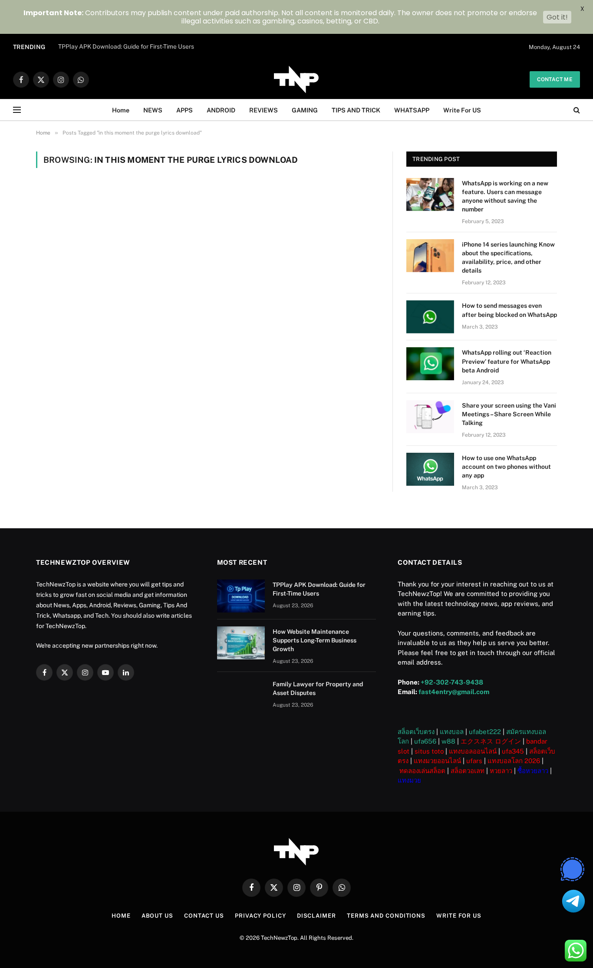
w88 (448, 741)
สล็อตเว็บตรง (416, 731)
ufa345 (513, 751)
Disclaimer (316, 915)
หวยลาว (501, 770)
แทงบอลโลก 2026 (514, 760)
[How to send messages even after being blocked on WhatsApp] (430, 316)
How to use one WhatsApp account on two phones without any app (506, 466)
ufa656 (425, 741)
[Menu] (17, 110)
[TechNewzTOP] (296, 79)
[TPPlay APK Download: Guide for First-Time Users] (241, 595)
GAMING (305, 110)
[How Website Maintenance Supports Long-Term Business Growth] (241, 642)
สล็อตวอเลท (467, 770)
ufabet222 (485, 731)
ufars (474, 760)
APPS (184, 110)
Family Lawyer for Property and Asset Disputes (318, 688)
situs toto (429, 751)
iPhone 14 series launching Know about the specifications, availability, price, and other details (508, 257)
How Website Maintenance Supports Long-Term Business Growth (314, 640)
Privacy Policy (260, 915)
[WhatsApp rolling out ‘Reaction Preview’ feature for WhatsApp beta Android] (430, 363)
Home (120, 110)
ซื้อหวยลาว (532, 770)
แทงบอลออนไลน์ (473, 751)
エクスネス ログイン (491, 741)
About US (157, 915)
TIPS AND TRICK (356, 110)
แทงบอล (452, 731)
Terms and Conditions (386, 915)
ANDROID (221, 110)
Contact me (555, 79)
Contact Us (204, 915)
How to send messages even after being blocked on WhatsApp (509, 310)
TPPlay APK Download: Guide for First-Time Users (126, 46)
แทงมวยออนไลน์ (437, 760)
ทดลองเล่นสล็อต (422, 770)
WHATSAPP (411, 110)
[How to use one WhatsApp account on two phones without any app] (430, 469)
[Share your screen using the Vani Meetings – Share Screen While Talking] (430, 416)
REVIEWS (263, 110)
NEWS (152, 110)
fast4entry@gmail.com (453, 691)
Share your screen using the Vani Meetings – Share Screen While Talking (509, 414)
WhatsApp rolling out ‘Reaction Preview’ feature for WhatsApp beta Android (506, 361)
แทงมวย (409, 780)
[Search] (576, 110)
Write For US (462, 110)
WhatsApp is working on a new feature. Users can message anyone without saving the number (505, 196)
